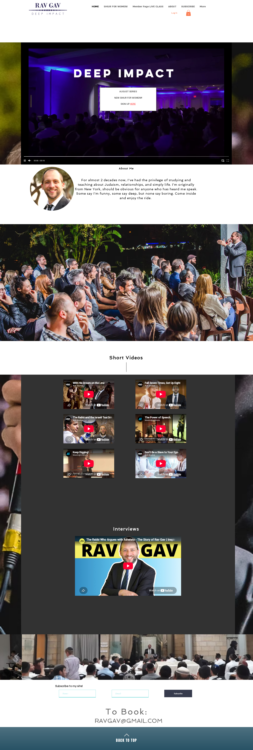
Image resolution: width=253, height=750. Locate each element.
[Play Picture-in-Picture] (223, 160)
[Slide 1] (122, 672)
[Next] (236, 657)
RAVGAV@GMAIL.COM (129, 720)
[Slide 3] (127, 672)
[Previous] (16, 657)
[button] (188, 13)
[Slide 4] (130, 672)
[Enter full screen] (228, 160)
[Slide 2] (125, 672)
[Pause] (25, 160)
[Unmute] (30, 160)
